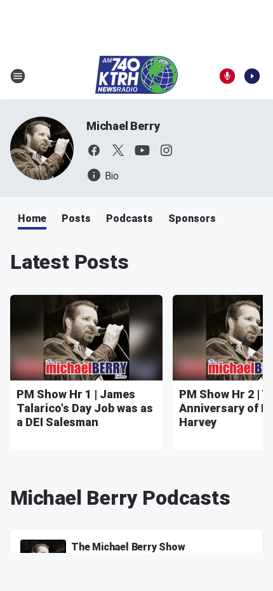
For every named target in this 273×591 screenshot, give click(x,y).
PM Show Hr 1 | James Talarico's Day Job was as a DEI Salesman (85, 408)
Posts (76, 218)
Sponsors (192, 218)
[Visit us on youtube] (142, 150)
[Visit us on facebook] (94, 150)
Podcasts (129, 218)
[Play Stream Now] (252, 76)
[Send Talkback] (227, 76)
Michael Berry (122, 126)
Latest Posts (69, 262)
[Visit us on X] (118, 150)
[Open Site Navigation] (17, 76)
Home (32, 218)
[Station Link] (136, 76)
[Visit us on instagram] (166, 150)
